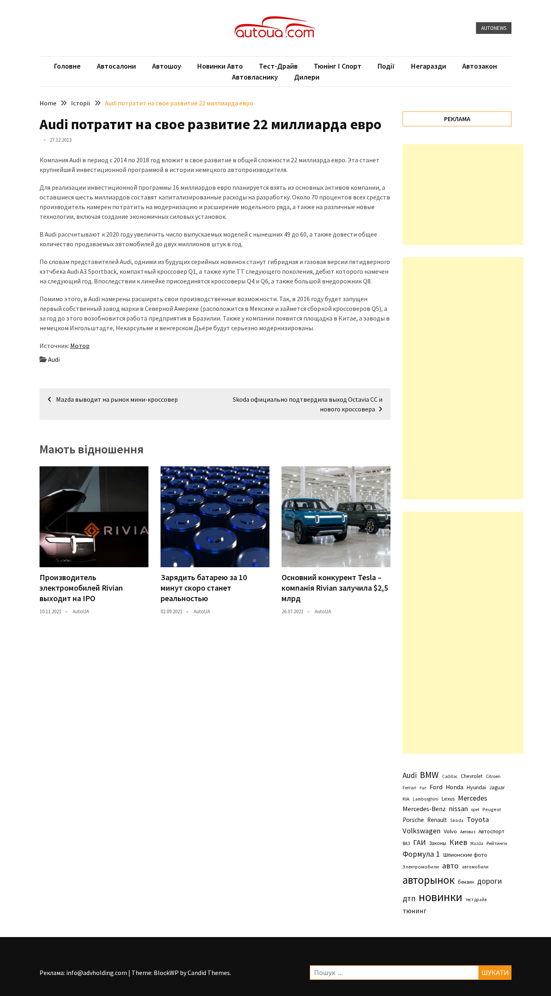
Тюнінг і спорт (337, 66)
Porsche (413, 820)
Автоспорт (491, 831)
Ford (436, 787)
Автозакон (479, 66)
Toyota (478, 819)
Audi (54, 359)
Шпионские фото (465, 854)
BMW (429, 774)
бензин (466, 882)
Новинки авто (220, 66)
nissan (458, 808)
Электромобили (421, 867)
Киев (458, 842)
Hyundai (476, 787)
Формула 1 (421, 854)
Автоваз (467, 832)
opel (475, 809)
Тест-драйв (278, 66)
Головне (67, 66)
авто (450, 865)
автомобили (475, 867)
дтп (409, 898)
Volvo (450, 831)
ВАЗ (406, 843)
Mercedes (472, 798)
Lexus (448, 798)
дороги (489, 881)
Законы (437, 843)
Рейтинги (496, 843)
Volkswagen (421, 830)
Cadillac (449, 776)
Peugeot (491, 809)
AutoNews (493, 28)
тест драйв (475, 899)
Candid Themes (209, 973)
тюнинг (414, 910)
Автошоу (166, 66)
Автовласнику (255, 77)
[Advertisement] (463, 194)
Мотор (80, 346)
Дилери (306, 77)
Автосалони (116, 66)
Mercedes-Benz (424, 809)
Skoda (456, 820)
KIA (406, 799)
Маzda (476, 843)
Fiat (423, 788)
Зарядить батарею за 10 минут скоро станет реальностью (204, 587)
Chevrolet (471, 776)
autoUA (81, 611)
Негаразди (428, 66)
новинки (440, 896)
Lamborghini (425, 799)
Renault (437, 820)
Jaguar (497, 787)
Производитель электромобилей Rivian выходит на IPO (81, 587)
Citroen (493, 776)
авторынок (429, 880)
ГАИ (419, 842)
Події (386, 66)
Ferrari (409, 787)
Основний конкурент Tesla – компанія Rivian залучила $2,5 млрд (335, 587)
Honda (454, 787)
